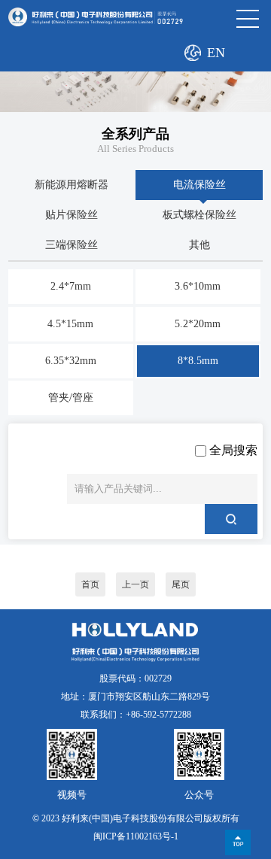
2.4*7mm (70, 286)
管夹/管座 (70, 397)
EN (216, 52)
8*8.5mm (198, 360)
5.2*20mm (198, 323)
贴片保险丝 (71, 214)
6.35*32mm (70, 360)
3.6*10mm (198, 286)
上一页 (135, 584)
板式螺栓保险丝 (199, 214)
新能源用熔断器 (71, 184)
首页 (90, 584)
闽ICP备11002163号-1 (135, 836)
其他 (199, 244)
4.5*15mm (70, 323)
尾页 (181, 584)
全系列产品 (135, 133)
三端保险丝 (71, 244)
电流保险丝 (199, 184)
